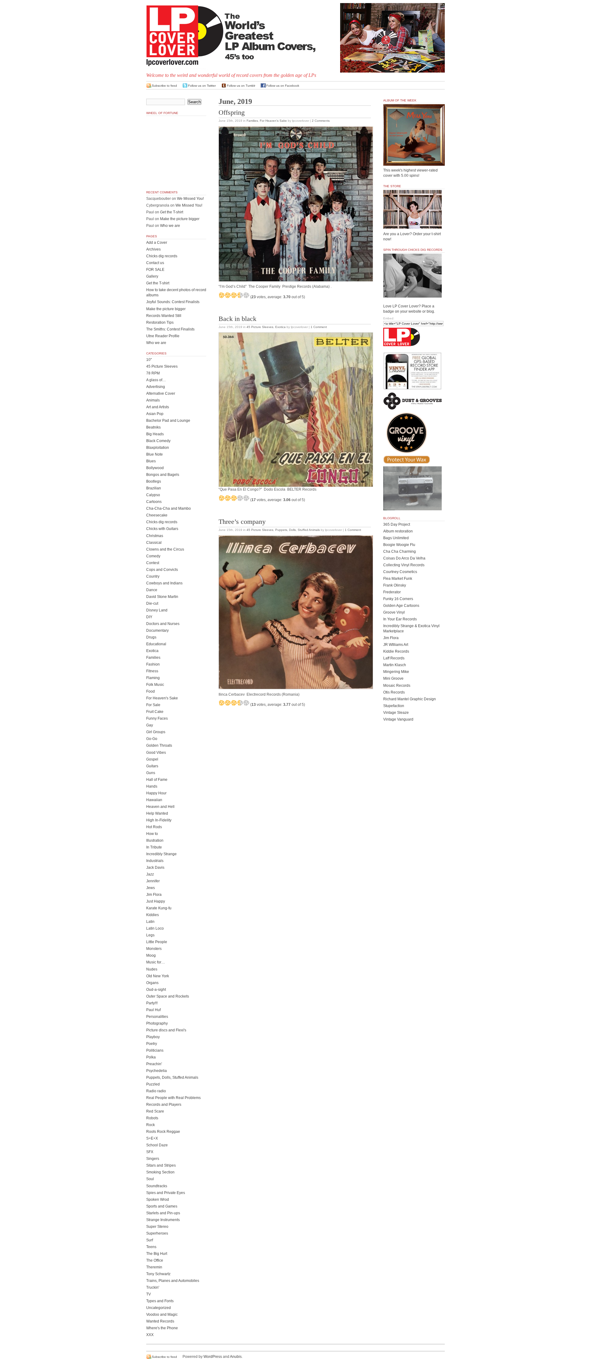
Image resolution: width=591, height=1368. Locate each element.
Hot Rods (154, 827)
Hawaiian (154, 800)
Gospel (152, 759)
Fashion (153, 664)
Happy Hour (156, 793)
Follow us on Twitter (202, 85)
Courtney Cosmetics (400, 572)
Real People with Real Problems (173, 1098)
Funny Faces (157, 718)
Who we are (170, 225)
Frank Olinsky (394, 585)
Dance (151, 590)
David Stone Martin (162, 597)
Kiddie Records (396, 651)
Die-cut (152, 603)
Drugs (151, 637)
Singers (152, 1158)
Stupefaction (393, 706)
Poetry (151, 1044)
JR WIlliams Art (395, 644)
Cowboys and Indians (164, 583)
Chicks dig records (161, 256)
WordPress (212, 1356)
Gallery (152, 276)
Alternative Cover (160, 393)
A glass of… (156, 380)
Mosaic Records (396, 685)
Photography (157, 1023)
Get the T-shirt (171, 212)
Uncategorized (158, 1308)
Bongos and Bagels (162, 474)
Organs (152, 983)
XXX (150, 1335)
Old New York (157, 976)
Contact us (155, 263)
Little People (156, 942)
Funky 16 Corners (398, 599)
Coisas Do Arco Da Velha (404, 558)
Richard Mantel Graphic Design (409, 699)
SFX (149, 1152)
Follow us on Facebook (282, 85)
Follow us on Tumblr (241, 85)
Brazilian (153, 488)
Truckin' (152, 1287)
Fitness (152, 671)
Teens (151, 1247)
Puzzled (153, 1084)
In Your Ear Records (400, 619)
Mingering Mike (396, 672)
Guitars (152, 766)
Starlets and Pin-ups (163, 1213)
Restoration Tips (160, 322)
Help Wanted (157, 813)
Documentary (157, 630)
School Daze (157, 1145)
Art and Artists (157, 407)
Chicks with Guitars (162, 529)
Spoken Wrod (157, 1199)
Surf (149, 1240)
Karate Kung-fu (158, 908)
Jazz (150, 874)
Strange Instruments (163, 1220)
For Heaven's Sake (273, 120)
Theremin (154, 1267)
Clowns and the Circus (165, 549)
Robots (152, 1118)
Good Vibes (156, 752)
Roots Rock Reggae (163, 1131)
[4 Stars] (240, 295)
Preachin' (154, 1064)
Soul (150, 1179)
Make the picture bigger (179, 219)
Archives (153, 249)
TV (148, 1294)
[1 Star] (222, 295)
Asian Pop (154, 414)
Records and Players (163, 1104)
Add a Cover (156, 242)
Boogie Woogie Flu (399, 545)
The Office (154, 1260)
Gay (149, 725)
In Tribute (154, 847)
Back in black (237, 318)
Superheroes (157, 1233)
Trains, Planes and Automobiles (172, 1281)
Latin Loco (155, 928)
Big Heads (155, 434)
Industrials (154, 861)
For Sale (153, 705)
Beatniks (153, 427)
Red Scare (155, 1111)
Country (152, 576)
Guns (150, 773)
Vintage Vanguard (398, 719)
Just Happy (155, 901)
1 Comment (319, 327)
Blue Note (154, 454)
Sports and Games (161, 1206)
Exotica (280, 327)
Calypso (153, 495)
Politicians (154, 1050)
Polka (151, 1057)
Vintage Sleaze (396, 712)
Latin (150, 921)
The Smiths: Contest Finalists (170, 329)
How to (152, 834)
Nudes (151, 969)
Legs (150, 935)
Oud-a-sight (156, 989)
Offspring (232, 112)
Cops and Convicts (162, 569)
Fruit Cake (154, 712)
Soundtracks (156, 1186)
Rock (150, 1125)
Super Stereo (157, 1226)
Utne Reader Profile (162, 336)
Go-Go (151, 739)
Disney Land (156, 610)
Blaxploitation (157, 447)
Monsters (154, 949)
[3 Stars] (234, 295)
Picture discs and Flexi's (166, 1030)
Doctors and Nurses (162, 624)
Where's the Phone (162, 1328)
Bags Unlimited (396, 538)
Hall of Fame (156, 779)
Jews (150, 888)
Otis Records (394, 692)
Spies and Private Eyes (165, 1193)
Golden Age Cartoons (401, 605)
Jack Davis (155, 867)
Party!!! (152, 1003)
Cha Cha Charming (399, 551)
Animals (153, 400)
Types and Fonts (160, 1301)
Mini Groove (393, 678)
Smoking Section (160, 1172)
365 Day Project (396, 524)
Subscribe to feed (164, 85)
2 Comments (321, 120)
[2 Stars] (228, 295)
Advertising (155, 387)
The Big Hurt (156, 1253)
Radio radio (156, 1091)
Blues (151, 461)
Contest (152, 563)
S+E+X (152, 1138)
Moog (151, 955)
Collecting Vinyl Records (403, 565)
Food (150, 691)
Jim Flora (154, 894)
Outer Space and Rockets (167, 996)
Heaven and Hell (160, 807)
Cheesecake (156, 515)
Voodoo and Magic (162, 1314)
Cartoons (154, 502)
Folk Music (155, 684)
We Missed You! (190, 198)
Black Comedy (158, 441)
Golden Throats (159, 745)
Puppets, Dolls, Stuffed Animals (297, 530)
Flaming (153, 678)
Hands (151, 786)
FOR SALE (155, 269)
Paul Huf (153, 1010)
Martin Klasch (394, 665)
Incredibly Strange (161, 854)
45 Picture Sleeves (260, 327)
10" (149, 360)
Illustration (154, 840)
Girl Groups (155, 732)
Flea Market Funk (397, 578)
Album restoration (398, 531)
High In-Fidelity (158, 820)
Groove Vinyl (394, 612)
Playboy (153, 1037)
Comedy (153, 556)
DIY (149, 617)
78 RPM (153, 373)
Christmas (154, 536)
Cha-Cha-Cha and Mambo (168, 508)
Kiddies (152, 915)
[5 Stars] (246, 295)
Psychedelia (156, 1071)
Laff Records (393, 658)
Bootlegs (153, 481)
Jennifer (153, 881)
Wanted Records (160, 1321)
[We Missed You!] (414, 160)
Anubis (236, 1356)
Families (252, 120)
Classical (154, 542)
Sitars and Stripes (161, 1165)
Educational (156, 644)
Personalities (157, 1016)
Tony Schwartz (158, 1274)
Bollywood (155, 468)
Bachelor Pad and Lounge (168, 420)
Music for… (155, 962)
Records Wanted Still (163, 316)
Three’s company (242, 521)
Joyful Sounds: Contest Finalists (172, 302)
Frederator (392, 592)
